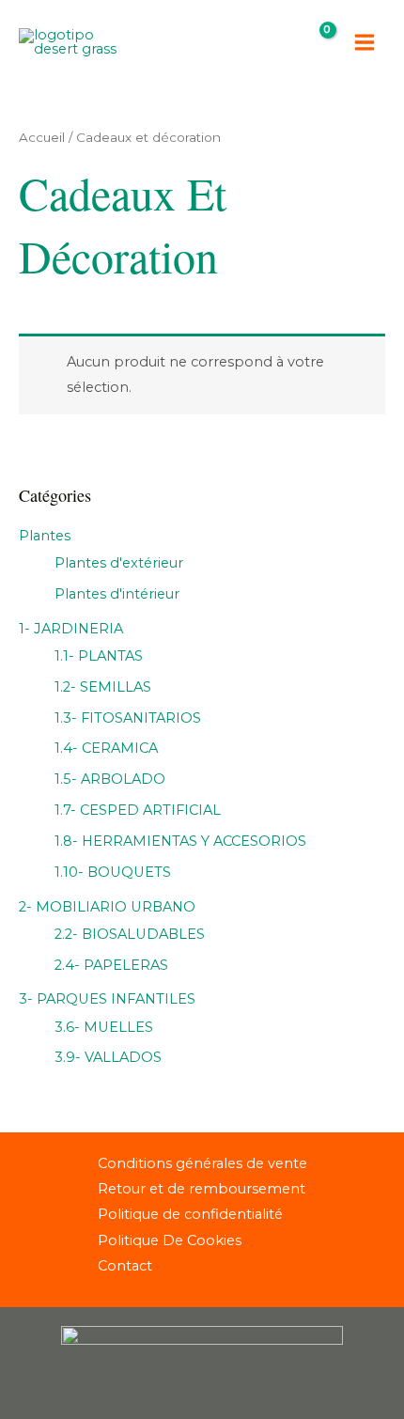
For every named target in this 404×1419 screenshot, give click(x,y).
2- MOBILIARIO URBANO (107, 906)
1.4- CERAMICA (106, 748)
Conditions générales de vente (202, 1163)
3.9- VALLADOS (108, 1057)
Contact (125, 1265)
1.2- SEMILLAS (102, 686)
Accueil (42, 137)
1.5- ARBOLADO (109, 779)
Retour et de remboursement (201, 1188)
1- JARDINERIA (71, 628)
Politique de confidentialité (190, 1214)
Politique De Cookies (169, 1240)
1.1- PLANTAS (98, 655)
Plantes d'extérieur (118, 562)
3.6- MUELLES (103, 1027)
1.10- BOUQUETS (112, 872)
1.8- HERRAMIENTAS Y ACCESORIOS (180, 841)
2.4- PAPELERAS (111, 965)
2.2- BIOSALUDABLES (129, 934)
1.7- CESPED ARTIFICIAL (137, 810)
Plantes (44, 535)
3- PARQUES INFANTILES (107, 998)
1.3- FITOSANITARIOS (127, 718)
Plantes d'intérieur (116, 593)
